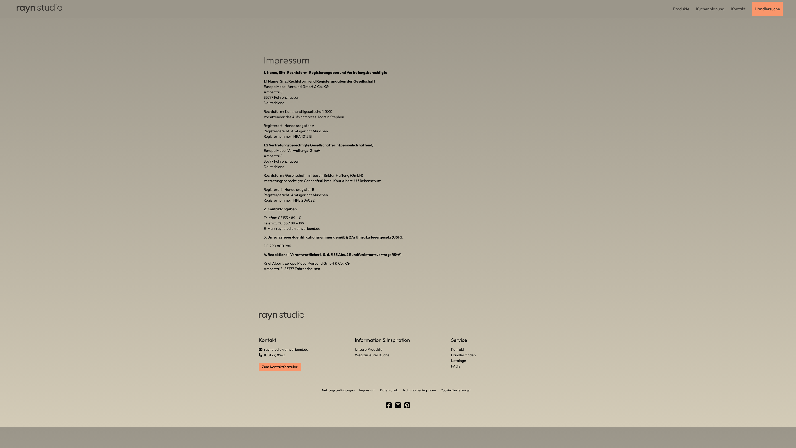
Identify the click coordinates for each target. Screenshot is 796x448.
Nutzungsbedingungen (338, 390)
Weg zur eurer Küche (372, 355)
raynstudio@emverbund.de (298, 228)
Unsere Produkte (368, 349)
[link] (681, 8)
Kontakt (457, 349)
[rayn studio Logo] (40, 8)
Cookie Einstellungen (455, 390)
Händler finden (463, 355)
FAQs (455, 366)
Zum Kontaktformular (280, 366)
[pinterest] (407, 405)
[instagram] (398, 405)
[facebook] (389, 405)
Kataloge (458, 360)
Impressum (367, 390)
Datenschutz (389, 390)
